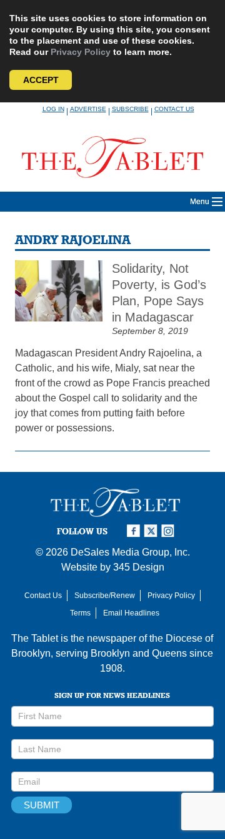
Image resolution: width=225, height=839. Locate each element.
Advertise (88, 108)
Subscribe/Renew (104, 595)
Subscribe (130, 108)
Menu (199, 201)
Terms (80, 613)
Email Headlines (131, 613)
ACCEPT (41, 80)
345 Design (138, 567)
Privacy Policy (81, 52)
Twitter (152, 531)
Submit (41, 805)
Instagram (170, 531)
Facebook (135, 531)
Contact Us (174, 108)
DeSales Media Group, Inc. (130, 552)
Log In (53, 108)
